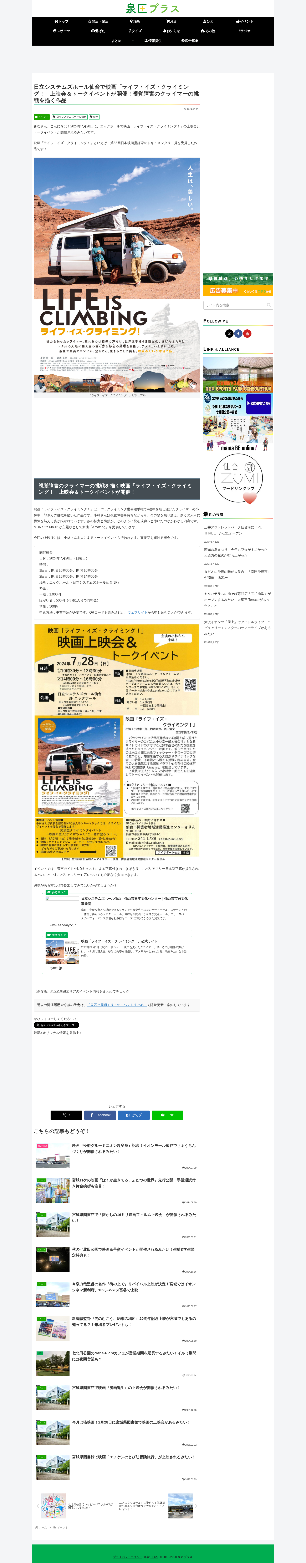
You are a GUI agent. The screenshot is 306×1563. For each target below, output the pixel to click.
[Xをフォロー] (229, 333)
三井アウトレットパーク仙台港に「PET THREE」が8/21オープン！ (234, 530)
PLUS (154, 1557)
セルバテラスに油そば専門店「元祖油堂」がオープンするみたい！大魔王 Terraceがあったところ (237, 600)
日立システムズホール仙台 (71, 116)
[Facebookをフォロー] (238, 333)
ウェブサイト (138, 612)
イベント (44, 116)
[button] (269, 305)
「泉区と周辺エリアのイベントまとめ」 (117, 1005)
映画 (95, 116)
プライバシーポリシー (127, 1557)
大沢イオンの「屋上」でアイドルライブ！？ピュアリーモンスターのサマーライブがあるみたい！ (237, 628)
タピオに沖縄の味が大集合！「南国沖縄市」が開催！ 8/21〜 (237, 574)
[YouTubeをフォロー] (247, 333)
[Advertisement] (153, 58)
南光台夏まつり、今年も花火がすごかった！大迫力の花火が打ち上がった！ (237, 552)
